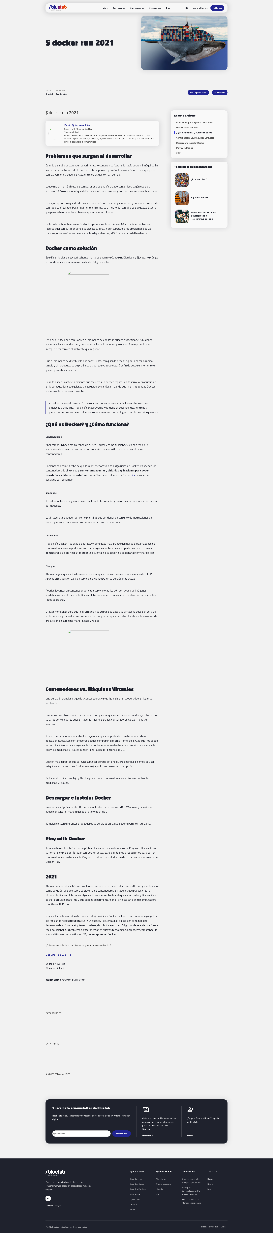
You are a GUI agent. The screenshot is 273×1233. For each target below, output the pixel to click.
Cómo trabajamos (163, 1184)
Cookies (224, 1226)
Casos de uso (155, 7)
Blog (168, 7)
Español (49, 1205)
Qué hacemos (119, 7)
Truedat (133, 1204)
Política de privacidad (209, 1226)
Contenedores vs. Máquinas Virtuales (195, 137)
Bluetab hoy (161, 1179)
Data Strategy (136, 1179)
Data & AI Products (138, 1189)
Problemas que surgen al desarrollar (194, 122)
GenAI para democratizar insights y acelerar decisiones (191, 1191)
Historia (159, 1189)
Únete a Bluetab (200, 7)
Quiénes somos (137, 7)
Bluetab (49, 94)
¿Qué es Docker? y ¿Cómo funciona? (194, 132)
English (58, 1205)
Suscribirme (121, 1133)
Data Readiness (137, 1184)
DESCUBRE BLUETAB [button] (58, 954)
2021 (178, 152)
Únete (192, 1135)
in (48, 1198)
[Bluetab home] (58, 8)
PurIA (132, 1209)
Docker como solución (187, 127)
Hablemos (217, 7)
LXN (132, 475)
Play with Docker (184, 147)
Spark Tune (135, 1199)
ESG (158, 1194)
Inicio (105, 7)
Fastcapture (135, 1194)
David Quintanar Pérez (78, 125)
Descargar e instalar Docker (190, 142)
